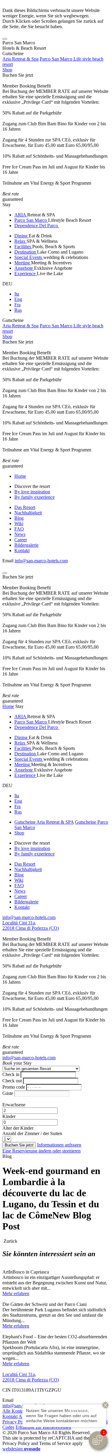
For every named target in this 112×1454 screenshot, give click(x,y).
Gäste (7, 1093)
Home (20, 476)
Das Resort (24, 507)
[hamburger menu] (4, 39)
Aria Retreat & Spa (20, 58)
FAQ (19, 528)
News (19, 534)
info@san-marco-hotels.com (41, 560)
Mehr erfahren (15, 1293)
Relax (20, 241)
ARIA (20, 214)
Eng (18, 299)
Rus (18, 310)
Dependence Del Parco (36, 225)
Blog (19, 518)
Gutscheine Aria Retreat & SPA (44, 822)
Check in (10, 1074)
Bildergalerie (26, 545)
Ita (16, 293)
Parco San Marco (31, 220)
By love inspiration (32, 491)
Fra (17, 304)
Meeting (22, 262)
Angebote (24, 268)
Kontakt (22, 550)
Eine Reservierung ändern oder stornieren (41, 1150)
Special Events (28, 257)
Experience (25, 273)
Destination (25, 251)
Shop (7, 69)
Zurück (9, 1241)
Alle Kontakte (15, 1411)
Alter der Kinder (17, 1128)
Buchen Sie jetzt (17, 75)
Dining (21, 235)
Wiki (18, 523)
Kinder (9, 1116)
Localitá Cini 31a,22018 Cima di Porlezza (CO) (30, 925)
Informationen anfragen (59, 1144)
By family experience (34, 497)
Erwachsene (13, 1104)
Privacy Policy (16, 1421)
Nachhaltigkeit (28, 512)
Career (20, 539)
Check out (12, 1080)
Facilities (23, 246)
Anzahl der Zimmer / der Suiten (32, 1133)
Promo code (13, 1087)
